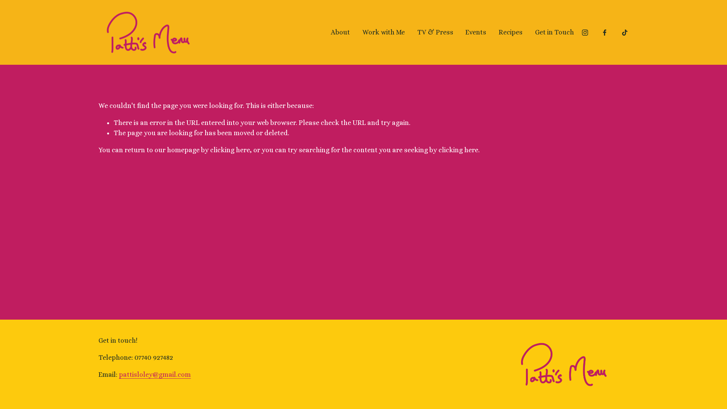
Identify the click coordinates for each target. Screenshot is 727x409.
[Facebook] (604, 32)
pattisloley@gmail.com (155, 374)
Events (475, 32)
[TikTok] (625, 32)
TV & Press (435, 32)
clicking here (230, 150)
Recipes (511, 32)
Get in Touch (554, 32)
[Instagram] (585, 32)
